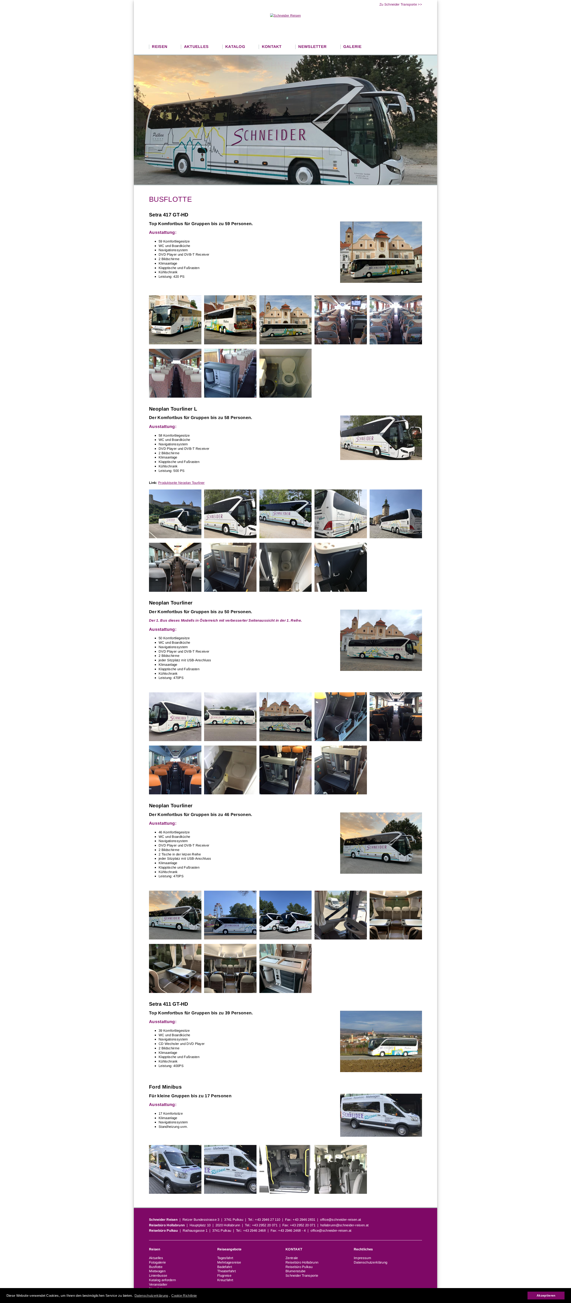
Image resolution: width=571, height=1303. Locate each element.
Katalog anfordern (162, 1280)
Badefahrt (224, 1267)
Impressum (362, 1258)
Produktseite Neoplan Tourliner (181, 483)
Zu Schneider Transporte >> (400, 4)
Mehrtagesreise (229, 1262)
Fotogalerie (157, 1262)
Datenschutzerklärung (151, 1295)
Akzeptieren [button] (546, 1295)
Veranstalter (158, 1284)
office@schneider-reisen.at (340, 1219)
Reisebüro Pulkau (299, 1267)
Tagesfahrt (225, 1258)
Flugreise (224, 1275)
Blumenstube (296, 1271)
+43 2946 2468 (254, 1230)
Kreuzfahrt (225, 1280)
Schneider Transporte (302, 1275)
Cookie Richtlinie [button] (184, 1295)
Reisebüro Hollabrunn (302, 1262)
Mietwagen (157, 1271)
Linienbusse (158, 1275)
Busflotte (155, 1267)
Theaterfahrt (226, 1271)
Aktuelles (156, 1258)
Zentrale (292, 1258)
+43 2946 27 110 (267, 1219)
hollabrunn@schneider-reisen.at (344, 1225)
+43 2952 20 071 (264, 1225)
